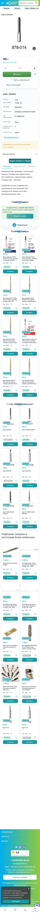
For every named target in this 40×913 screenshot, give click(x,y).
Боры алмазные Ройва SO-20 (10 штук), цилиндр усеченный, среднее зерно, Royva (10, 258)
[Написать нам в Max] (37, 905)
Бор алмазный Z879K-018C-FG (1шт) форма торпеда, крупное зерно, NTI (29, 382)
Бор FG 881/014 (7, 430)
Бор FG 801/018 (26, 471)
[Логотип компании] (11, 3)
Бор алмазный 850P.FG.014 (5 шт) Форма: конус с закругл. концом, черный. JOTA (29, 647)
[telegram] (16, 847)
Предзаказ (26, 655)
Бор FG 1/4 (25, 727)
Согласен (16, 901)
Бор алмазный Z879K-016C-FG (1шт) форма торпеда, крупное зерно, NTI (10, 382)
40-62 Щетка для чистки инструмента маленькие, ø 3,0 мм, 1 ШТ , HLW (10, 606)
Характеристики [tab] (19, 166)
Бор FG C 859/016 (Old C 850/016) (28, 512)
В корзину (10, 271)
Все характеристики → (11, 137)
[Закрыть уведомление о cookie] (29, 888)
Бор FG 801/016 (7, 471)
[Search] (36, 3)
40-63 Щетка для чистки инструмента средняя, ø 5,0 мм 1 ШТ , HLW (29, 606)
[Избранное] (15, 910)
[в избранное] (16, 267)
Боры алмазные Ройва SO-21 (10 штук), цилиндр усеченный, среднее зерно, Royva (29, 258)
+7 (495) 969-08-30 (20, 860)
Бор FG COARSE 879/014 (28, 430)
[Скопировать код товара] (21, 103)
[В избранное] (35, 74)
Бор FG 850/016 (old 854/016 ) (8, 512)
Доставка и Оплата (9, 154)
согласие (5, 897)
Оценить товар (20, 216)
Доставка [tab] (31, 166)
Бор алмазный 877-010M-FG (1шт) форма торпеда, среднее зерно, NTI (10, 299)
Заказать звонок (20, 877)
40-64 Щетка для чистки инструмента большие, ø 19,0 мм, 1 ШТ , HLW (29, 564)
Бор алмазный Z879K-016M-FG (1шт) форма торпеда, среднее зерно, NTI (10, 341)
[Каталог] (2, 3)
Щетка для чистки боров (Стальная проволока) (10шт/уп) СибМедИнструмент (10, 688)
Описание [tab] (7, 166)
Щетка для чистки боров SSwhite (10, 564)
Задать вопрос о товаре (20, 161)
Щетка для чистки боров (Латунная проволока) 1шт (10, 647)
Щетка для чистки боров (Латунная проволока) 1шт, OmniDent (29, 688)
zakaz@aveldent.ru (20, 864)
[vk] (24, 847)
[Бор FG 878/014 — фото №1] (19, 33)
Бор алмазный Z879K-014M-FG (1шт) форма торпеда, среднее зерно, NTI (29, 299)
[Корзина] (25, 910)
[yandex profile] (20, 853)
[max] (20, 847)
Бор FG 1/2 (6, 727)
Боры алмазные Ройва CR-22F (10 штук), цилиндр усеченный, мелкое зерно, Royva (29, 341)
